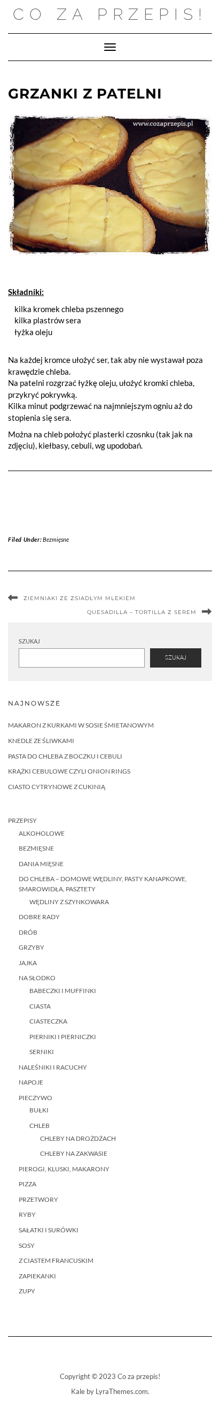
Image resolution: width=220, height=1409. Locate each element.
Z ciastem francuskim (56, 1260)
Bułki (39, 1110)
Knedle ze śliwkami (41, 741)
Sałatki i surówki (48, 1230)
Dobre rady (39, 917)
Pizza (27, 1184)
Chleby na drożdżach (78, 1138)
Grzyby (31, 947)
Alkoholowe (42, 833)
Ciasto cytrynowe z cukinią (56, 787)
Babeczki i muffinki (62, 991)
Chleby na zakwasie (73, 1153)
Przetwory (38, 1199)
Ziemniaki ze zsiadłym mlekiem (79, 598)
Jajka (28, 963)
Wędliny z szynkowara (69, 902)
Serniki (41, 1052)
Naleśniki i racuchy (53, 1067)
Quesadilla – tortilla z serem (142, 612)
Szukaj (29, 641)
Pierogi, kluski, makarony (64, 1169)
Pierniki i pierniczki (62, 1037)
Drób (28, 932)
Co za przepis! (110, 14)
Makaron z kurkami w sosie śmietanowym (81, 725)
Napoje (31, 1082)
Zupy (27, 1291)
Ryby (27, 1214)
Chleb (39, 1126)
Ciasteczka (48, 1021)
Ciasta (40, 1006)
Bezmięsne (56, 539)
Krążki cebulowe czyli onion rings (69, 771)
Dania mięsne (41, 864)
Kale (78, 1391)
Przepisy (22, 820)
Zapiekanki (37, 1276)
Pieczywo (35, 1098)
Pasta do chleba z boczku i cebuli (65, 756)
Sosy (27, 1245)
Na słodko (37, 978)
